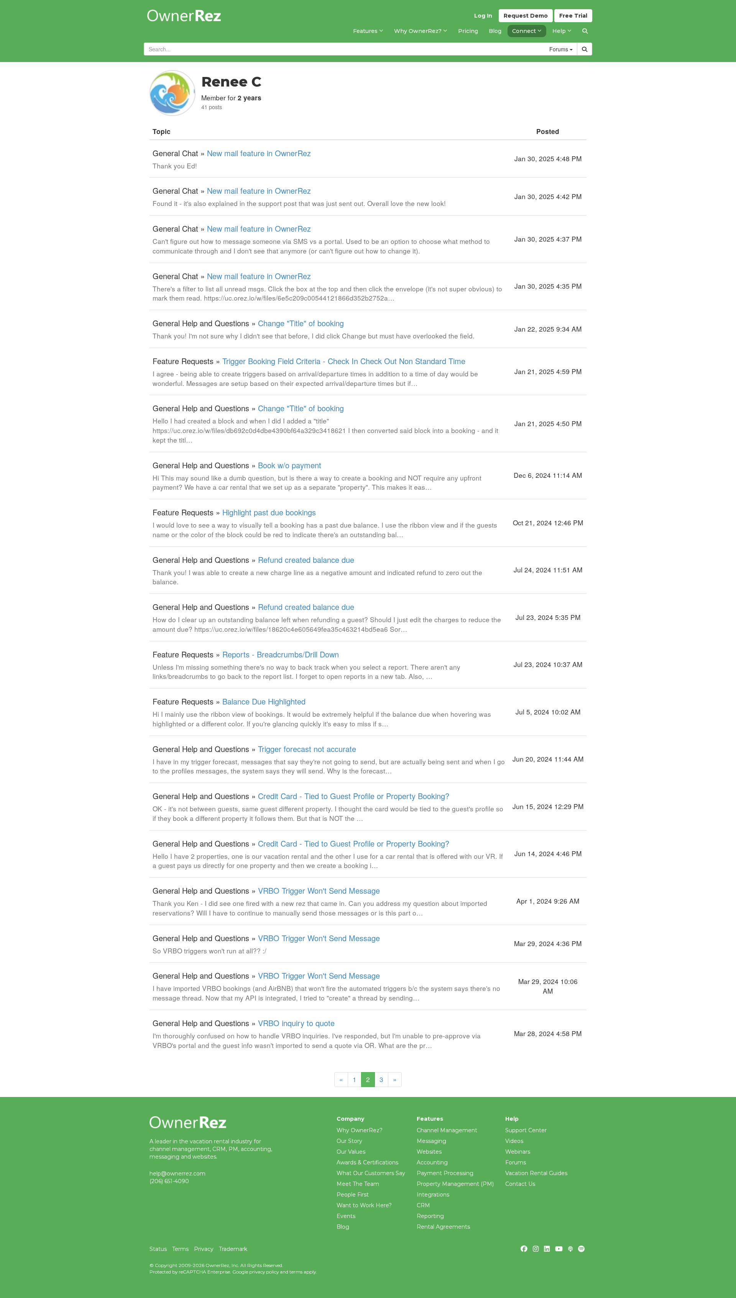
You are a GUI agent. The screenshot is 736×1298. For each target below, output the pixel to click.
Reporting (430, 1216)
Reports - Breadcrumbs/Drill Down (280, 654)
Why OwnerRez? (360, 1130)
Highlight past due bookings (269, 512)
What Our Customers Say (371, 1173)
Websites (429, 1151)
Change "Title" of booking (301, 323)
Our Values (351, 1151)
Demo (526, 15)
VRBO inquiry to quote (296, 1022)
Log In (483, 15)
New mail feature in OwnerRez (259, 153)
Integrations (433, 1194)
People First (353, 1194)
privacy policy (264, 1272)
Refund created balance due (306, 559)
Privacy (204, 1249)
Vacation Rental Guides (536, 1173)
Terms (180, 1249)
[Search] (585, 31)
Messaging (431, 1141)
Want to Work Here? (364, 1205)
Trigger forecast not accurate (307, 748)
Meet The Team (358, 1183)
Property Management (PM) (455, 1183)
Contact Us (520, 1183)
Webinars (517, 1151)
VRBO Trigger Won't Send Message (319, 890)
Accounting (432, 1162)
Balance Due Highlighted (264, 701)
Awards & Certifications (367, 1162)
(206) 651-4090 (169, 1181)
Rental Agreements (443, 1226)
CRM (423, 1205)
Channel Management (447, 1130)
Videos (514, 1141)
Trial (573, 15)
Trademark (233, 1249)
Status (158, 1249)
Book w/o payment (289, 465)
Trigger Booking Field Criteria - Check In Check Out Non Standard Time (343, 360)
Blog (343, 1226)
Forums (515, 1162)
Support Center (526, 1130)
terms (295, 1272)
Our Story (349, 1141)
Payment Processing (445, 1173)
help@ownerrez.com (177, 1173)
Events (346, 1216)
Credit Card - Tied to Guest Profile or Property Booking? (353, 795)
